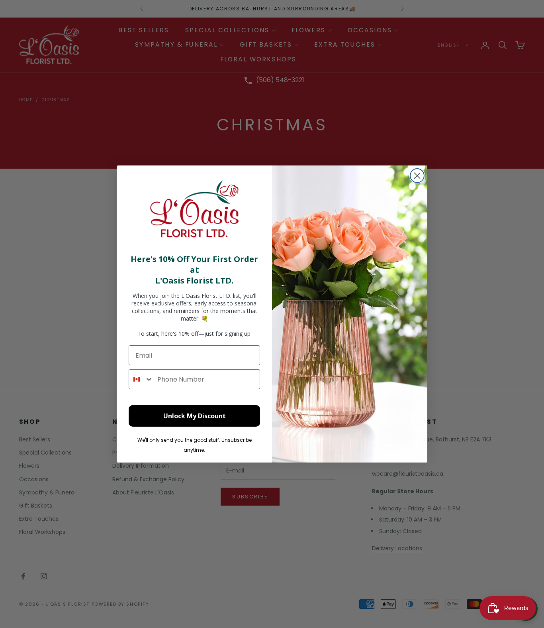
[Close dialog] (417, 176)
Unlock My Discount (194, 415)
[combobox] (141, 379)
